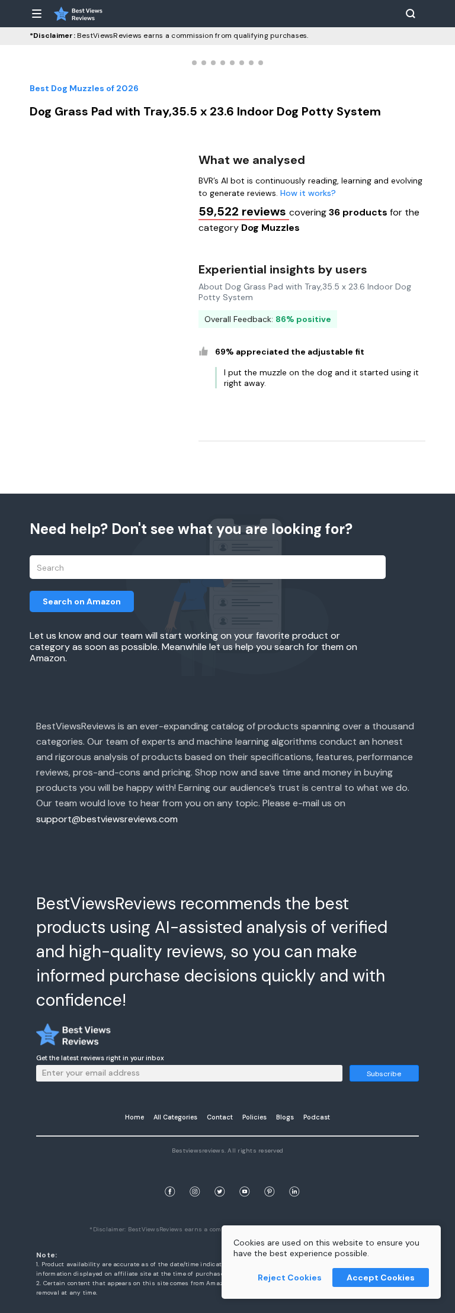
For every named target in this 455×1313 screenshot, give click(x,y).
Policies (254, 1117)
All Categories (175, 1117)
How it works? (308, 193)
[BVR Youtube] (244, 1178)
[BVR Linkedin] (294, 1178)
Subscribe (384, 1074)
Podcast (316, 1117)
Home (134, 1117)
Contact (220, 1117)
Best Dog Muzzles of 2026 (84, 88)
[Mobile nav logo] (78, 14)
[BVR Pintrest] (269, 1178)
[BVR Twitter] (219, 1178)
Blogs (285, 1117)
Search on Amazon (82, 601)
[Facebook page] (170, 1178)
